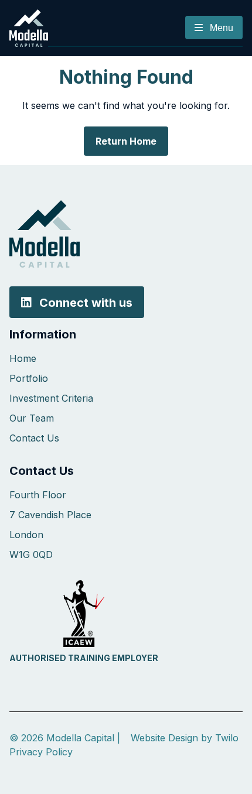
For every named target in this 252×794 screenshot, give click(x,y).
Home (22, 358)
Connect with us (84, 302)
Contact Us (34, 438)
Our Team (31, 418)
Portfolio (28, 378)
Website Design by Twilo (185, 738)
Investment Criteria (51, 398)
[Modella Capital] (28, 27)
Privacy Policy (41, 752)
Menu (220, 28)
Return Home (126, 141)
